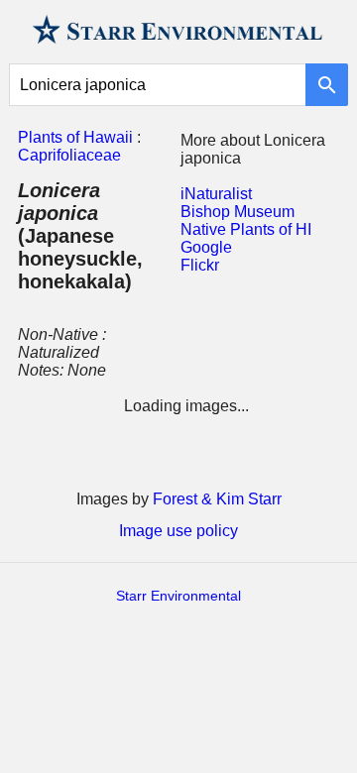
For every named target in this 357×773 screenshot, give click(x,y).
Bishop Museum (237, 211)
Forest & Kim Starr (217, 499)
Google (206, 247)
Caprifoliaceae (69, 155)
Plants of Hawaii (75, 137)
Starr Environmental (178, 596)
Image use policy (178, 530)
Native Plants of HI (245, 229)
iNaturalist (216, 193)
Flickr (199, 265)
